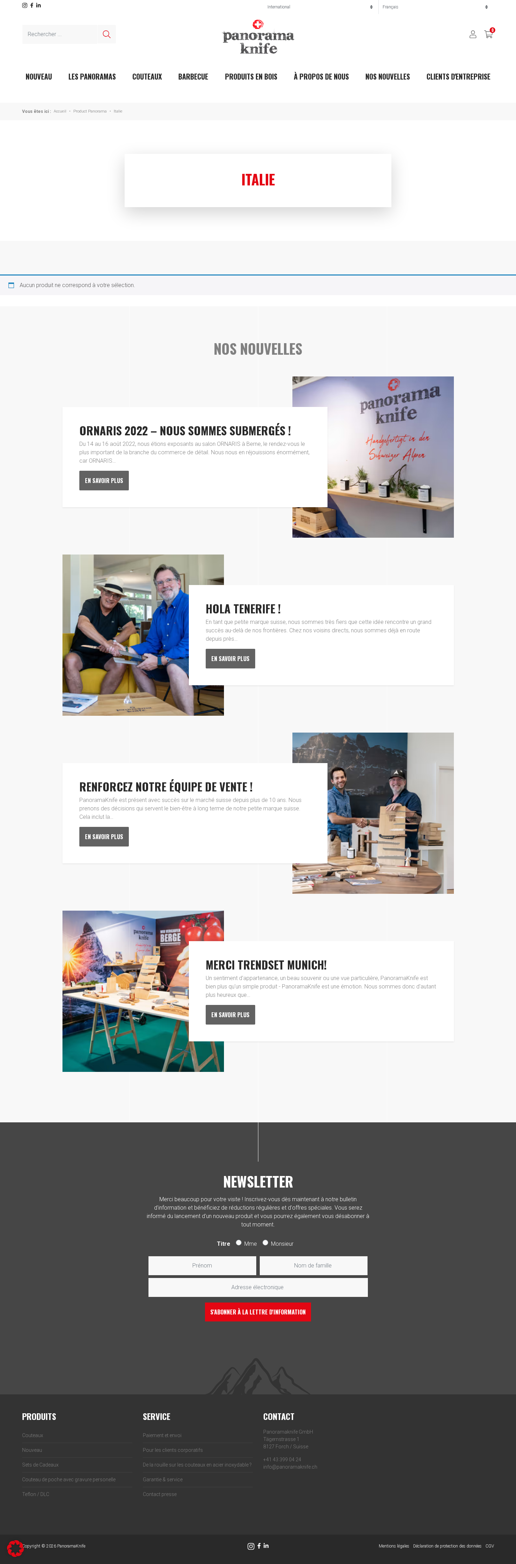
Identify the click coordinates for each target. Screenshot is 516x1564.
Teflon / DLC (35, 1494)
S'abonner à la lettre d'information (258, 1312)
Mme (250, 1243)
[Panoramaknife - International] (258, 36)
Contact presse (160, 1494)
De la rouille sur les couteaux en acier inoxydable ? (197, 1465)
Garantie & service (163, 1479)
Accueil (60, 111)
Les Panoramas (92, 76)
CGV (489, 1546)
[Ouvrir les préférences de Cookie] (15, 1548)
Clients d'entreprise (458, 76)
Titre (223, 1243)
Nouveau (32, 1450)
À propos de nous (321, 76)
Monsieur (282, 1243)
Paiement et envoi (162, 1435)
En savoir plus (104, 480)
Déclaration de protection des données (447, 1546)
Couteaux (147, 76)
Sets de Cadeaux (40, 1465)
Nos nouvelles (387, 76)
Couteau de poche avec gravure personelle (68, 1479)
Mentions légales (394, 1546)
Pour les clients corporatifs (173, 1450)
